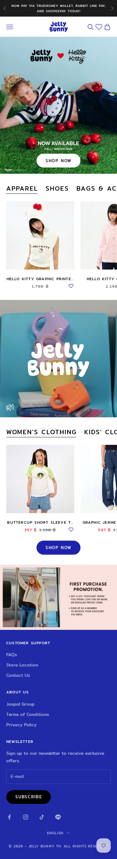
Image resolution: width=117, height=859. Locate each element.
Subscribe (28, 797)
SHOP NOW (59, 160)
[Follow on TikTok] (42, 817)
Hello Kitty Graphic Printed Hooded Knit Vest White (40, 279)
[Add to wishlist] (71, 285)
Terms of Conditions (27, 714)
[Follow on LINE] (58, 817)
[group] (58, 597)
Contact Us (18, 675)
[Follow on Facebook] (9, 817)
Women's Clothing (41, 432)
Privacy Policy (21, 724)
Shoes (57, 188)
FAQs (11, 654)
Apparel (22, 188)
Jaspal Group (20, 704)
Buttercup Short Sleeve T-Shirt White (40, 522)
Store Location (22, 664)
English (55, 833)
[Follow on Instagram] (25, 817)
